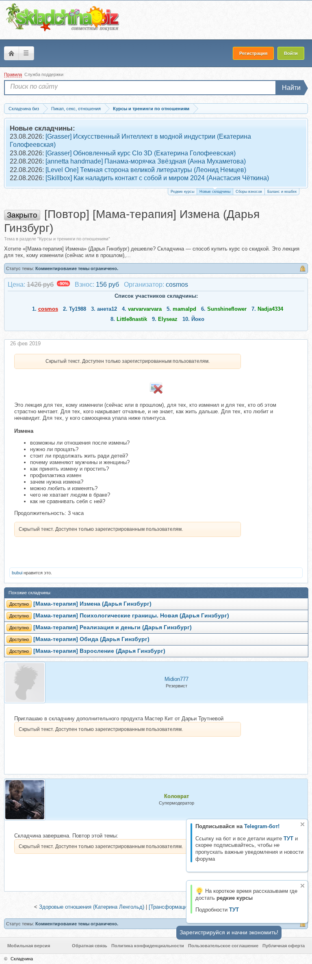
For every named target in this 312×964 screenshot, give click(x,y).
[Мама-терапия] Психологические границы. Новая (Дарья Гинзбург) (131, 616)
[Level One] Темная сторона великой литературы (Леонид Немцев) (146, 169)
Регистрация (253, 53)
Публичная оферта (283, 945)
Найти (291, 87)
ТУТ (288, 838)
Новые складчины (214, 192)
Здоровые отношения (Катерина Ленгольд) (91, 907)
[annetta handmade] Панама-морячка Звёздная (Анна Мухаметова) (146, 161)
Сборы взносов (249, 192)
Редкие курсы (182, 192)
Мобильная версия (28, 945)
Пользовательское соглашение (223, 945)
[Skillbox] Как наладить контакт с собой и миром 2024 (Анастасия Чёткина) (157, 177)
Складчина (22, 958)
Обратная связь (89, 945)
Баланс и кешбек (282, 192)
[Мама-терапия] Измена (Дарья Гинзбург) (92, 604)
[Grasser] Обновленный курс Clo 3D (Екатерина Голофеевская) (141, 153)
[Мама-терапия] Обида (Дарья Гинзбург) (91, 639)
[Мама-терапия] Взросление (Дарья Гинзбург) (99, 651)
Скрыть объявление (302, 824)
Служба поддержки (43, 74)
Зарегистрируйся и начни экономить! (229, 932)
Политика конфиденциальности (147, 945)
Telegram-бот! (262, 826)
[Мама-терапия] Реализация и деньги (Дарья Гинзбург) (112, 627)
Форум (11, 53)
